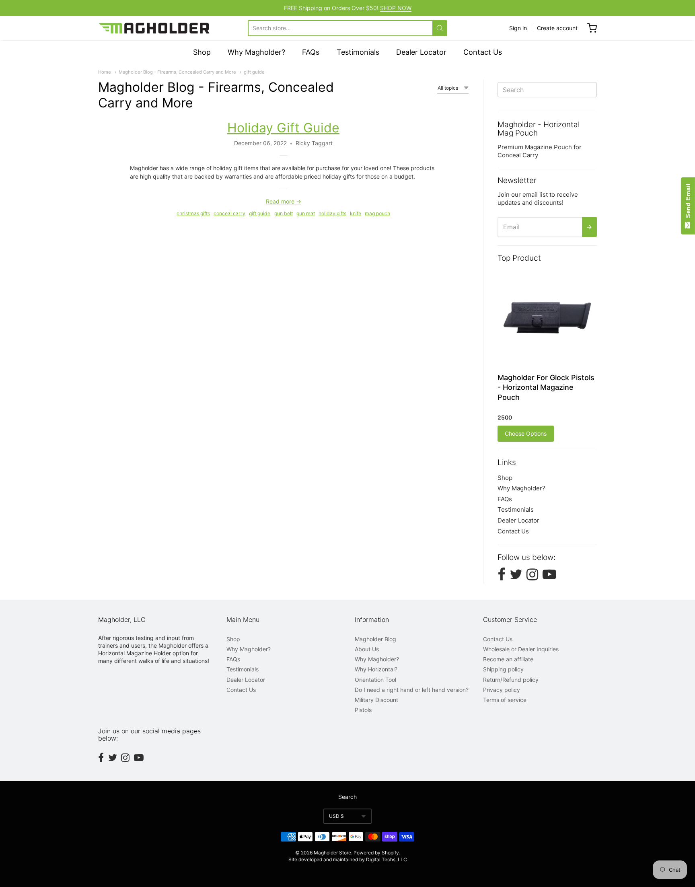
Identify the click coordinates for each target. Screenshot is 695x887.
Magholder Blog (375, 639)
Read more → (283, 201)
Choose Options (526, 433)
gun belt (283, 213)
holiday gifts (332, 213)
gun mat (305, 213)
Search (347, 796)
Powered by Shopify (376, 853)
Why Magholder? (256, 52)
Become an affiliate (508, 659)
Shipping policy (503, 669)
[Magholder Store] (154, 28)
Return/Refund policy (511, 679)
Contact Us (482, 52)
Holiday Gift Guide (283, 128)
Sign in (518, 28)
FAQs (310, 52)
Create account (557, 28)
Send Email (688, 202)
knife (355, 213)
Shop (202, 52)
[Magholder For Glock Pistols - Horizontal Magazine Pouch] (547, 317)
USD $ (336, 816)
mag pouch (377, 213)
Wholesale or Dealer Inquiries (521, 649)
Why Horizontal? (376, 669)
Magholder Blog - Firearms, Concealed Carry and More (177, 72)
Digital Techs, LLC (386, 859)
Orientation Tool (375, 679)
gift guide (254, 72)
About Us (367, 649)
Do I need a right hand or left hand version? (412, 689)
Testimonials (358, 52)
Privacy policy (501, 689)
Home (104, 72)
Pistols (363, 709)
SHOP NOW (395, 7)
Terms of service (504, 699)
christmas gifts (193, 213)
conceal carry (229, 213)
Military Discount (376, 699)
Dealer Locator (421, 52)
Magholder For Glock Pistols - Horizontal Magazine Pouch (546, 387)
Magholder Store (332, 853)
